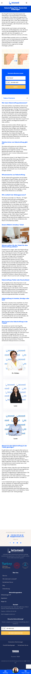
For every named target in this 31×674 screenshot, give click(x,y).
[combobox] (7, 82)
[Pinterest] (20, 542)
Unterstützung (6, 588)
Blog (4, 585)
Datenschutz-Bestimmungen (15, 642)
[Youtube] (17, 542)
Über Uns (5, 575)
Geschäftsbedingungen (9, 645)
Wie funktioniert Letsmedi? (10, 579)
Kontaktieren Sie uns (8, 582)
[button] (3, 235)
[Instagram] (10, 542)
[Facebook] (13, 542)
